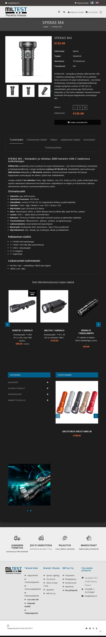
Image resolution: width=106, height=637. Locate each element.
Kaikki (45, 27)
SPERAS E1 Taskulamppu (86, 332)
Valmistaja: (59, 51)
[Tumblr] (96, 628)
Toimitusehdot (53, 147)
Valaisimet (69, 586)
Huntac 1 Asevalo (22, 330)
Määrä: (57, 107)
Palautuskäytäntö (31, 596)
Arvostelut (89, 139)
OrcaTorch (50, 579)
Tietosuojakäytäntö (32, 589)
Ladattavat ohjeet (70, 139)
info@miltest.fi (13, 3)
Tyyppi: (57, 56)
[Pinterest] (90, 628)
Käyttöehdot (32, 575)
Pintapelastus (70, 579)
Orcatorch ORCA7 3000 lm (77, 431)
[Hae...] (64, 12)
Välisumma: (59, 113)
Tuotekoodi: (59, 66)
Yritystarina (69, 575)
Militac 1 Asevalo (54, 330)
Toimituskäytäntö (31, 582)
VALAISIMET (13, 382)
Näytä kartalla (82, 3)
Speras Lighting (52, 575)
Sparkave (50, 589)
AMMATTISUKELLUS (16, 400)
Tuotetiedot (16, 139)
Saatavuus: (59, 61)
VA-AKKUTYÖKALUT (16, 388)
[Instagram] (93, 628)
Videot (53, 139)
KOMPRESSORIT (15, 394)
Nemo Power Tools (50, 584)
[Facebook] (86, 628)
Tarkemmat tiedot (36, 139)
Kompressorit (70, 583)
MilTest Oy (50, 593)
